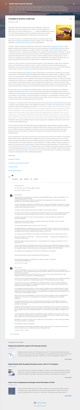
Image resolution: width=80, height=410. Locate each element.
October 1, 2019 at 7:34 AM (21, 330)
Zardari (36, 179)
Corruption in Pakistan (14, 159)
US (31, 179)
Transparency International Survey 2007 (18, 163)
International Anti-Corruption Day (24, 42)
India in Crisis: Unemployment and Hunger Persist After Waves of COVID (31, 382)
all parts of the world (57, 46)
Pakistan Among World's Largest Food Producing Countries (27, 346)
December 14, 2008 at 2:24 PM (22, 190)
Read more (68, 359)
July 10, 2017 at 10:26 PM (21, 263)
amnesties (30, 93)
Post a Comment (14, 334)
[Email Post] (12, 176)
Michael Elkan (43, 405)
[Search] (74, 4)
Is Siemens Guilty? (13, 167)
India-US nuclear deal (26, 63)
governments (26, 146)
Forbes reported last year (58, 104)
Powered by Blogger (41, 402)
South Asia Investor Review (20, 4)
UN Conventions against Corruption (34, 97)
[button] (71, 19)
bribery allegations (27, 72)
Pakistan (56, 48)
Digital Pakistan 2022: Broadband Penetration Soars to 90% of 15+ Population (33, 364)
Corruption (15, 179)
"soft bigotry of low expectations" (18, 95)
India (21, 179)
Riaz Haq (17, 195)
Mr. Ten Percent (30, 91)
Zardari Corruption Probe (14, 170)
